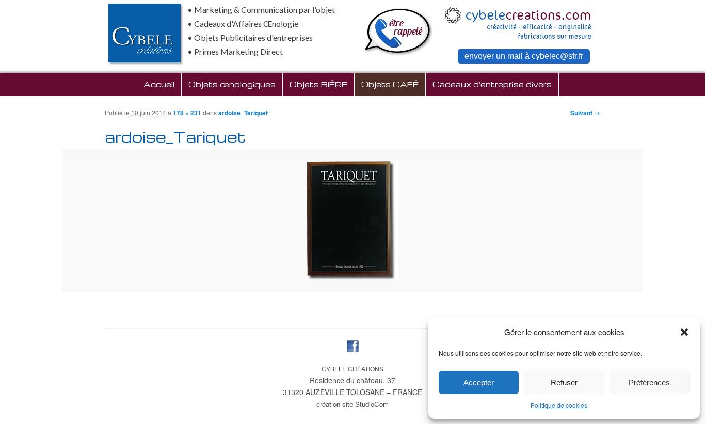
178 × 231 (187, 112)
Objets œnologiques (232, 84)
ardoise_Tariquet (243, 112)
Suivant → (585, 112)
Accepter (478, 382)
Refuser (564, 382)
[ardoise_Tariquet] (352, 220)
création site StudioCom (352, 404)
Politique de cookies (559, 405)
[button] (684, 332)
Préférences (649, 382)
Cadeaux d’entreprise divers (492, 84)
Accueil (158, 84)
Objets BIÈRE (318, 84)
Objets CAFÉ (390, 84)
